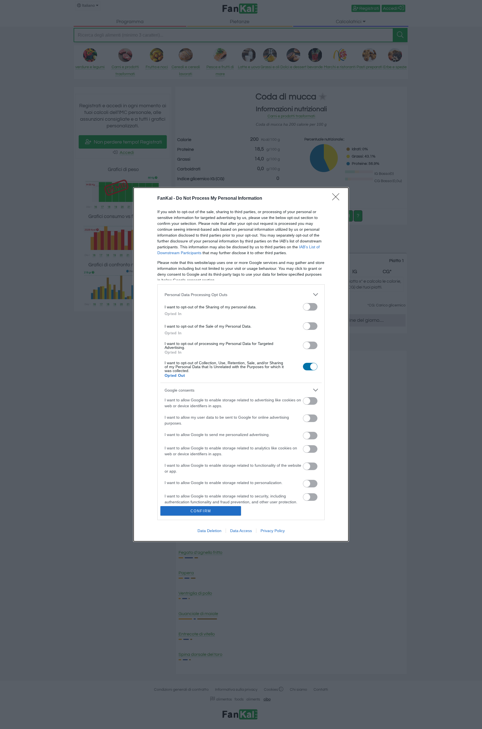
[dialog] (241, 364)
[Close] (337, 198)
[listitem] (241, 294)
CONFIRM (201, 511)
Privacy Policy (273, 530)
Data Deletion (209, 530)
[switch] (310, 307)
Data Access (241, 530)
